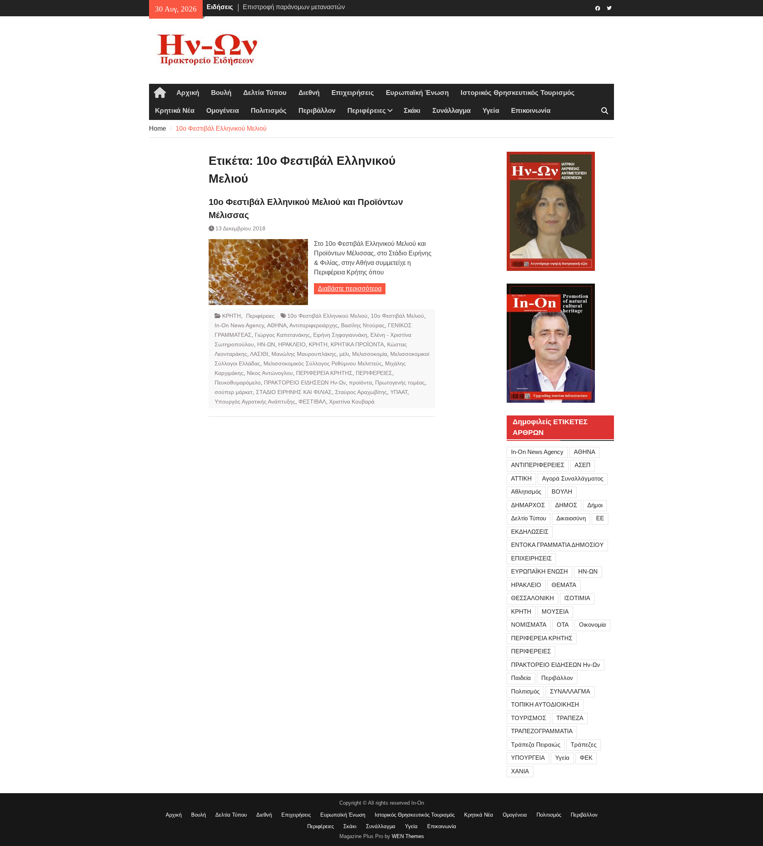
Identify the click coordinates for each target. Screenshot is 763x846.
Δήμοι (594, 505)
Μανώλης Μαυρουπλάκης (303, 354)
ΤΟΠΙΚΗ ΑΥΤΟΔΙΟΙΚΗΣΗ (545, 704)
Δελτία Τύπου (265, 93)
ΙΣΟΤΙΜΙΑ (577, 598)
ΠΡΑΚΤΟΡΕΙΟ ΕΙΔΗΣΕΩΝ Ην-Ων (305, 382)
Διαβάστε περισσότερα (350, 288)
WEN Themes (408, 836)
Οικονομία (592, 624)
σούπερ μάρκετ (234, 392)
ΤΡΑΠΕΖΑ (569, 718)
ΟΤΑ (563, 624)
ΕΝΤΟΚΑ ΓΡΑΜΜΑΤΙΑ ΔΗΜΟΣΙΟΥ (557, 544)
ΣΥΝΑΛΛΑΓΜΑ (570, 691)
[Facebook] (597, 7)
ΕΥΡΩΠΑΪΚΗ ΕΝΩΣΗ (539, 571)
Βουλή (221, 93)
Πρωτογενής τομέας (400, 382)
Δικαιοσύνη (571, 518)
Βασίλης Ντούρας (363, 325)
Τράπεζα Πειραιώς (535, 744)
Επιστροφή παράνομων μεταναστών (294, 7)
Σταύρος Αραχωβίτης (361, 392)
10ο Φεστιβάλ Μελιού (397, 316)
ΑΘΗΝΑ (277, 325)
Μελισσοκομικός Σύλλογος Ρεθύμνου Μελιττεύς (322, 363)
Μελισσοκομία (369, 354)
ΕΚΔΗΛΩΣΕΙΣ (529, 531)
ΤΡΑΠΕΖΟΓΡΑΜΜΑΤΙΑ (542, 731)
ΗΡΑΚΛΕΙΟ (292, 344)
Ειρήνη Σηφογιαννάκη (340, 335)
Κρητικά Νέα (174, 110)
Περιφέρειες (366, 110)
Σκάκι (412, 110)
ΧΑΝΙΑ (520, 771)
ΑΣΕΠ (583, 465)
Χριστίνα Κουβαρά (351, 401)
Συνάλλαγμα (451, 110)
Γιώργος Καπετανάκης (282, 335)
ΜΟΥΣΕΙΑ (555, 611)
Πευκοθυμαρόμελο (238, 382)
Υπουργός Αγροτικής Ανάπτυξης (255, 401)
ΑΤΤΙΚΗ (521, 478)
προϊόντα (360, 382)
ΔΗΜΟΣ (566, 505)
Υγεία (490, 110)
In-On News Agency (239, 325)
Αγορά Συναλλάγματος (572, 478)
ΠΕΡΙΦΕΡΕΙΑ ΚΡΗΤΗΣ (324, 373)
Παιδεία (521, 677)
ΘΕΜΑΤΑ (564, 584)
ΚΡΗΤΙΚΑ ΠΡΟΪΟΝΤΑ (357, 344)
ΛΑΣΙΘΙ (259, 354)
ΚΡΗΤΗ (231, 316)
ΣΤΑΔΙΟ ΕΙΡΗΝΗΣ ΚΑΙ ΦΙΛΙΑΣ (294, 392)
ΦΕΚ (586, 757)
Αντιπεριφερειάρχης (313, 325)
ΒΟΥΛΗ (562, 491)
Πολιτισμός (269, 110)
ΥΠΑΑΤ (398, 392)
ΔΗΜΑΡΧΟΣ (528, 505)
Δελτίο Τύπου (528, 518)
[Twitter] (609, 7)
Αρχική (187, 93)
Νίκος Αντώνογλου (270, 373)
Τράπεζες (583, 744)
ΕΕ (600, 518)
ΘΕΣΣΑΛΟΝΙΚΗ (532, 598)
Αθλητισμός (526, 491)
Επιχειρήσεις (352, 93)
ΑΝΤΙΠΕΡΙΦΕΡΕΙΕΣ (537, 465)
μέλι (344, 354)
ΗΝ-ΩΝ (266, 344)
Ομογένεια (222, 110)
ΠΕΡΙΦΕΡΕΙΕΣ (374, 373)
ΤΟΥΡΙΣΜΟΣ (528, 718)
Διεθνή (309, 93)
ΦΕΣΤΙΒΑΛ (312, 401)
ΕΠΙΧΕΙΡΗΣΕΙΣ (531, 558)
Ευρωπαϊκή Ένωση (417, 93)
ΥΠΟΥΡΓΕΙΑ (528, 757)
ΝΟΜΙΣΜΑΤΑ (528, 624)
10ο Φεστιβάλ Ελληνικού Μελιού (327, 316)
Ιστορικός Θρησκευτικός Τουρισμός (518, 93)
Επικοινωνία (530, 110)
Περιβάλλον (316, 110)
